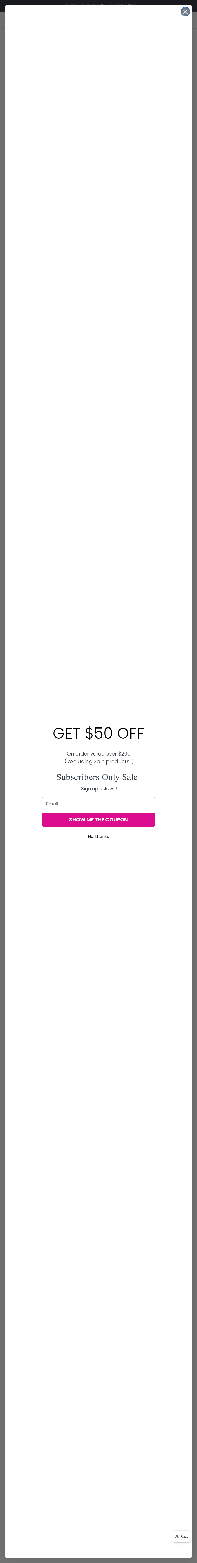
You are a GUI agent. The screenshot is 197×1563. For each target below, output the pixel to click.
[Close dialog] (185, 11)
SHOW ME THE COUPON (98, 819)
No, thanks (98, 836)
